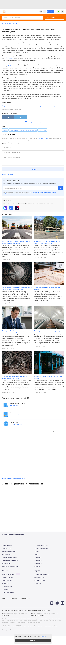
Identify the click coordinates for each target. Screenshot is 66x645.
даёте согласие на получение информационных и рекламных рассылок (36, 193)
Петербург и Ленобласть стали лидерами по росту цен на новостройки (16, 332)
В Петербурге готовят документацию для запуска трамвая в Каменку (47, 242)
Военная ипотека (7, 580)
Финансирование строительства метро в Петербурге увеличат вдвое (15, 377)
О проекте (5, 598)
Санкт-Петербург (7, 548)
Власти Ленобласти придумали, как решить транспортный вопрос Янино (16, 242)
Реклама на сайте (25, 598)
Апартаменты (38, 566)
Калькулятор (14, 405)
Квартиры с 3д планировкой (19, 415)
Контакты (14, 598)
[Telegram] (20, 117)
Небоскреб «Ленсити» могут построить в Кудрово (47, 288)
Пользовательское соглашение (11, 610)
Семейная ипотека (7, 577)
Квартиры (37, 551)
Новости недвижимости (41, 574)
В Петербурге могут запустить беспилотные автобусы (48, 377)
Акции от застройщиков (9, 557)
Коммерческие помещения (10, 560)
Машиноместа (6, 563)
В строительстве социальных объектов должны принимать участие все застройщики (29, 106)
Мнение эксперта (39, 577)
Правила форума (7, 174)
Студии (36, 554)
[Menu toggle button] (62, 11)
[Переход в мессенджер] (62, 602)
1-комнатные (38, 557)
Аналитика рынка (39, 580)
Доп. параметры (51, 17)
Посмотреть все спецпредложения (13, 478)
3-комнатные (38, 563)
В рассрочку (5, 589)
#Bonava (5, 130)
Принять (33, 640)
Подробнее (43, 636)
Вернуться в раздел (10, 23)
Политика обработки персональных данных (37, 610)
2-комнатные (38, 560)
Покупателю (37, 583)
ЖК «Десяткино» (12, 66)
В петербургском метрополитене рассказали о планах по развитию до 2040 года (17, 288)
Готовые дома (6, 554)
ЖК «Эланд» (9, 58)
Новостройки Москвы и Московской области (16, 630)
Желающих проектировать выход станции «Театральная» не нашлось (47, 332)
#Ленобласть (42, 130)
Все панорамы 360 (16, 424)
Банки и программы (8, 592)
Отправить (33, 169)
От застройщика (7, 586)
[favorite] (44, 11)
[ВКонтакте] (8, 117)
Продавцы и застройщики (10, 566)
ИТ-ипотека (5, 583)
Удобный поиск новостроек (12, 17)
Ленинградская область (9, 551)
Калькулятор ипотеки (11, 574)
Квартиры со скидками (41, 548)
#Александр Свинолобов (17, 130)
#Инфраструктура (31, 130)
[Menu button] (58, 11)
